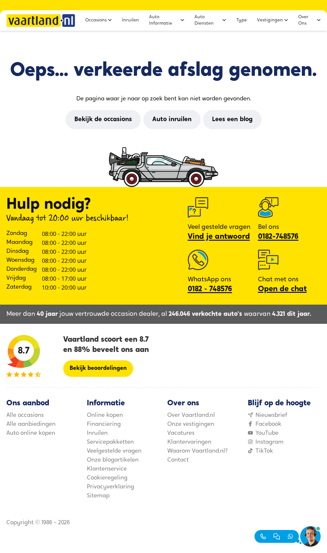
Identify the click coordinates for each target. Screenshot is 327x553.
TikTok (264, 451)
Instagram (269, 442)
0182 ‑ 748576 (210, 289)
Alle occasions (25, 415)
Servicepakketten (110, 442)
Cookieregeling (107, 478)
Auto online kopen (30, 433)
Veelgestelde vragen (114, 451)
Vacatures (180, 433)
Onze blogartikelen (113, 460)
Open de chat (282, 289)
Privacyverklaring (110, 487)
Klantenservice (107, 469)
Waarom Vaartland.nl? (197, 451)
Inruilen (97, 433)
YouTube (266, 433)
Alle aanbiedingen (31, 424)
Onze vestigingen (190, 424)
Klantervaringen (189, 442)
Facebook (268, 424)
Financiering (104, 424)
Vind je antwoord (219, 237)
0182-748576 (278, 237)
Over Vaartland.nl (191, 415)
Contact (178, 460)
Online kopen (105, 415)
